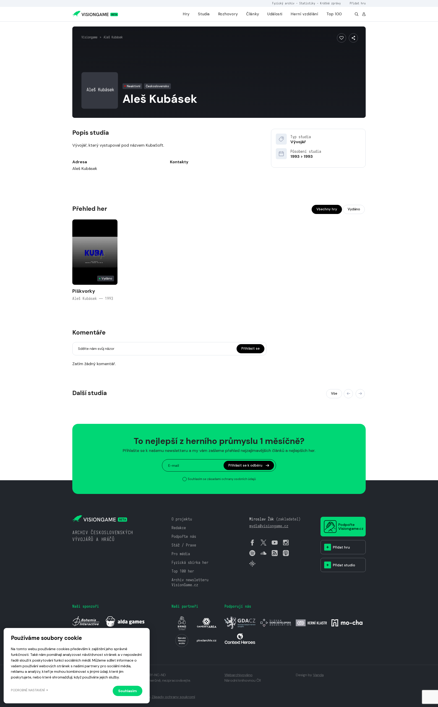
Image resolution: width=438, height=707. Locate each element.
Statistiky (307, 3)
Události (274, 13)
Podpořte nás (184, 536)
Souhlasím (127, 691)
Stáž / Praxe (184, 545)
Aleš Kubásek (113, 37)
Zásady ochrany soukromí (173, 696)
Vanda (318, 675)
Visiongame (89, 37)
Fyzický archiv (283, 3)
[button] (348, 393)
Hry (186, 13)
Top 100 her (183, 571)
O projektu (182, 519)
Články (252, 13)
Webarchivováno (238, 675)
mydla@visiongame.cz (268, 526)
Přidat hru (358, 3)
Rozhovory (228, 13)
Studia (204, 13)
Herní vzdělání (304, 13)
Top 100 (334, 13)
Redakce (179, 527)
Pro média (181, 553)
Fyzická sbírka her (190, 562)
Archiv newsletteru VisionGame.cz (190, 582)
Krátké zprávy (330, 3)
